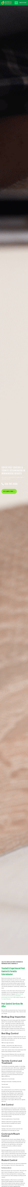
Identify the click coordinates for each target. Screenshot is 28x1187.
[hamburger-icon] (16, 2)
